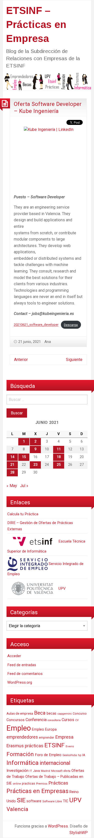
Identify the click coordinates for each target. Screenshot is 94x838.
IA (83, 755)
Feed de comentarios (25, 673)
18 (59, 457)
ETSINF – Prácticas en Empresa (36, 24)
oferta (66, 771)
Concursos (16, 720)
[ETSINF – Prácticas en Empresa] (47, 81)
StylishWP (78, 832)
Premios (41, 783)
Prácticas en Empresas (37, 791)
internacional (55, 763)
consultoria (54, 720)
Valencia (17, 809)
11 (59, 449)
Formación (20, 754)
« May (12, 485)
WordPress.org (19, 682)
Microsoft (56, 771)
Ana (47, 341)
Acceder (14, 656)
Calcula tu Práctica (22, 514)
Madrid (45, 771)
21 (12, 465)
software (34, 801)
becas (51, 713)
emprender (46, 737)
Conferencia (36, 719)
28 (12, 472)
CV (77, 720)
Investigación (18, 770)
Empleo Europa (44, 729)
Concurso (80, 713)
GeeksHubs (69, 755)
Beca (40, 713)
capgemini (64, 713)
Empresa (64, 737)
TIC (65, 801)
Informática (23, 762)
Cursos (68, 719)
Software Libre (52, 801)
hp (79, 755)
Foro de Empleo (48, 755)
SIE (21, 800)
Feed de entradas (21, 665)
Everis (70, 746)
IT (31, 771)
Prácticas (58, 783)
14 (12, 457)
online (17, 783)
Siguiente (74, 359)
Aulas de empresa (20, 713)
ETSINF (54, 745)
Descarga (71, 325)
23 (35, 465)
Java (36, 771)
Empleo (19, 728)
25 (59, 465)
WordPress (58, 826)
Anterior (21, 359)
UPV (61, 588)
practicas (28, 783)
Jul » (24, 485)
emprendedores (22, 737)
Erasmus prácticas (25, 745)
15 (24, 457)
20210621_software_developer (36, 325)
